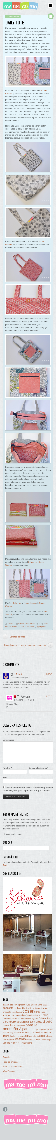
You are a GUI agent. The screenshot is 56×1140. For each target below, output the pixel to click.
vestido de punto (33, 1040)
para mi (21, 627)
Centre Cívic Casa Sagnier (35, 1008)
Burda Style (36, 1004)
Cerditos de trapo (15, 636)
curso (37, 1011)
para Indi (9, 1025)
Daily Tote (14, 22)
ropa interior (36, 1032)
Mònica (10, 624)
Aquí (5, 865)
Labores (21, 624)
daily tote (13, 627)
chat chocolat (17, 1012)
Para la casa (30, 624)
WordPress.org (9, 1071)
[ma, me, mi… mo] (21, 7)
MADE (5, 1019)
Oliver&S (43, 1018)
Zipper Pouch (30, 603)
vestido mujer (46, 1040)
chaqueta (7, 1012)
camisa (45, 1005)
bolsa (46, 624)
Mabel (18, 674)
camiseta (8, 1007)
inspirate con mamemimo (14, 1015)
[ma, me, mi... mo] (26, 1089)
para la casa (20, 1026)
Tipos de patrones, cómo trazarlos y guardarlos (27, 645)
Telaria (6, 1036)
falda (43, 1012)
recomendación (21, 1032)
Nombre (7, 768)
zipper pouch (41, 627)
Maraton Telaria (14, 1019)
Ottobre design (15, 1021)
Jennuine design (33, 1015)
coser (7, 627)
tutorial (41, 1035)
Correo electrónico (38, 768)
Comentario (9, 740)
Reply (49, 674)
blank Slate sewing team (14, 1005)
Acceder (6, 1057)
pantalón (30, 1021)
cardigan (17, 1008)
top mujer (32, 1036)
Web (5, 777)
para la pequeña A (20, 1027)
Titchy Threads (17, 1036)
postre (44, 1029)
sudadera (46, 1032)
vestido (20, 1039)
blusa (28, 1005)
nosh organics (32, 1019)
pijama (38, 1029)
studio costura (30, 627)
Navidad (24, 1019)
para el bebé (44, 1021)
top (27, 1036)
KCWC (44, 1015)
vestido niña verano (24, 1043)
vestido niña (9, 1042)
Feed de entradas (11, 1062)
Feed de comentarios (12, 1066)
